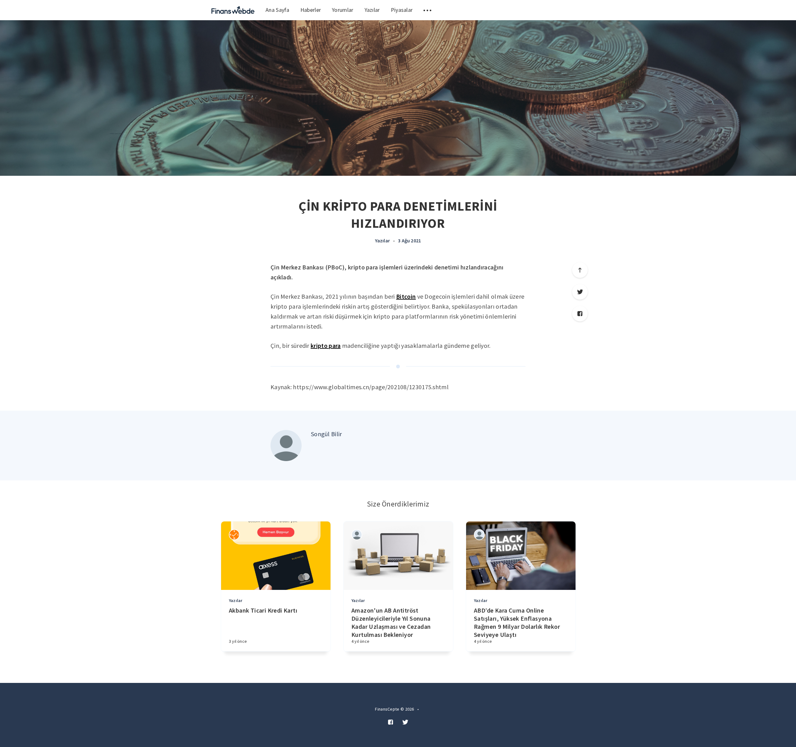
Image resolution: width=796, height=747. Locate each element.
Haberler (310, 9)
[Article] (276, 555)
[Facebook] (580, 313)
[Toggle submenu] (427, 10)
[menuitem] (233, 10)
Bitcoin (406, 296)
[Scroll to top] (580, 270)
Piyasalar (402, 9)
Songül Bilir (326, 434)
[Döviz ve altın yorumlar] (233, 10)
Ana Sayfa (277, 9)
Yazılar (372, 9)
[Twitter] (580, 292)
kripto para (325, 345)
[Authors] (234, 534)
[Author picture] (286, 445)
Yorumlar (342, 9)
